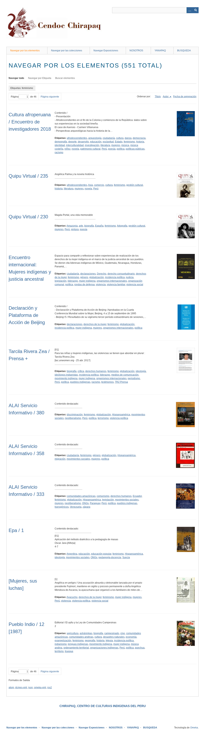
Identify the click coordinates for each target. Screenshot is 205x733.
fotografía (122, 225)
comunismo (103, 496)
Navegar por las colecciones (66, 50)
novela (75, 148)
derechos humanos (95, 371)
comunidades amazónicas (81, 496)
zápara (86, 506)
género (84, 277)
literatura (105, 145)
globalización (96, 277)
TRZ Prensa (121, 382)
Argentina (72, 553)
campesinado (111, 633)
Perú (104, 148)
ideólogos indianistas (66, 374)
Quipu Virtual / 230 (28, 216)
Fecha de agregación (184, 96)
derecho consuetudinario (121, 273)
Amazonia (72, 225)
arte (81, 225)
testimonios (107, 382)
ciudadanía (109, 138)
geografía (90, 640)
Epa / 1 (16, 530)
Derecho (101, 273)
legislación (60, 280)
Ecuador (137, 496)
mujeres (115, 145)
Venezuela (75, 506)
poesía (112, 148)
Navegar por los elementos (25, 50)
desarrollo (83, 141)
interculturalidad (75, 145)
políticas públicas (135, 148)
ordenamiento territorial (76, 647)
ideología (141, 371)
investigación (92, 145)
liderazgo (73, 280)
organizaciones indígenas (104, 647)
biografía (89, 225)
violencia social (134, 284)
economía (131, 637)
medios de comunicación (125, 374)
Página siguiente (50, 96)
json (30, 687)
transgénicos (62, 506)
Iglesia (109, 640)
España (99, 225)
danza (128, 138)
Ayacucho (72, 597)
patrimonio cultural (90, 148)
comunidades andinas (81, 637)
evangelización (63, 640)
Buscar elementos (65, 78)
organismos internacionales (112, 280)
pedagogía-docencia (109, 557)
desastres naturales (114, 637)
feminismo (129, 141)
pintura (75, 229)
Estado (119, 141)
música (125, 145)
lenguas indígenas (78, 644)
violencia (101, 284)
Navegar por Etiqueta (39, 78)
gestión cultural (134, 185)
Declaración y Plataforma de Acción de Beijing (27, 315)
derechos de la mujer (94, 324)
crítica (81, 371)
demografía (61, 141)
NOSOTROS (136, 50)
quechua (140, 647)
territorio (59, 651)
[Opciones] (190, 10)
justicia (130, 277)
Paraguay (95, 503)
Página (15, 96)
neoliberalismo (73, 418)
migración (60, 459)
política (121, 148)
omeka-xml (40, 687)
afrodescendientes (77, 138)
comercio (99, 185)
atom (11, 687)
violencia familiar (116, 284)
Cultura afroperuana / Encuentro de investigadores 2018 (30, 122)
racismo (59, 152)
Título (158, 96)
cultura (120, 138)
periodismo (134, 378)
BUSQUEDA (184, 50)
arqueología (94, 138)
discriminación (75, 414)
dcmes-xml (21, 687)
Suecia (126, 557)
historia (140, 141)
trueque (69, 651)
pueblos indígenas (80, 382)
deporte (72, 141)
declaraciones (88, 273)
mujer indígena (87, 280)
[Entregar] (196, 10)
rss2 (49, 687)
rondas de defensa (84, 284)
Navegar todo (16, 78)
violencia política (119, 418)
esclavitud (108, 141)
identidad (60, 145)
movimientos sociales (78, 459)
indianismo (61, 644)
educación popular (101, 553)
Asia (90, 185)
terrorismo (103, 418)
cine (122, 633)
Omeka (194, 727)
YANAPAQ (160, 50)
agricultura (72, 633)
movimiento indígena (66, 378)
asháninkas (86, 633)
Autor (166, 96)
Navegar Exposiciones (105, 50)
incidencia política (115, 277)
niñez (67, 148)
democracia (139, 138)
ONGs (85, 503)
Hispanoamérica (121, 414)
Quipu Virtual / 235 (28, 176)
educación (95, 141)
